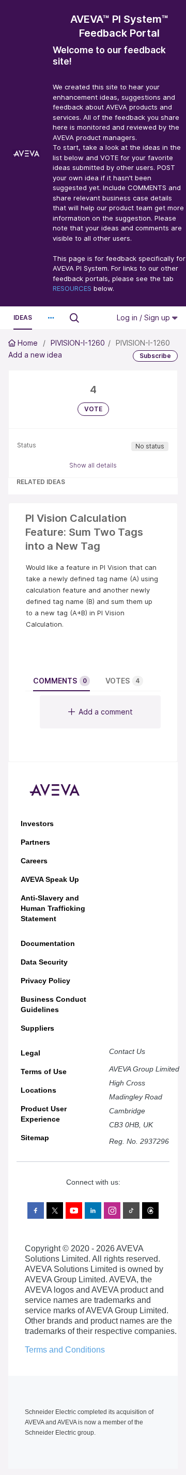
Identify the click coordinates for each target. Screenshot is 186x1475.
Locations (38, 1090)
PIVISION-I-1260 (78, 342)
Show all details (93, 465)
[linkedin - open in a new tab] (93, 1210)
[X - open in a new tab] (55, 1210)
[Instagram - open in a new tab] (112, 1210)
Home (28, 342)
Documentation (48, 943)
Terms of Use (44, 1071)
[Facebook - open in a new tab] (35, 1210)
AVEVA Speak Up (50, 879)
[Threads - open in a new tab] (150, 1210)
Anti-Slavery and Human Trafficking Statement (53, 908)
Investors (37, 823)
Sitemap (35, 1138)
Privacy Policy (45, 980)
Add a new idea (35, 354)
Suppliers (37, 1028)
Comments (60, 680)
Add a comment (106, 711)
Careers (34, 861)
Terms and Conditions (65, 1349)
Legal (30, 1053)
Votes (122, 680)
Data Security (44, 962)
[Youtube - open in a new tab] (74, 1210)
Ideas (22, 317)
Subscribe (155, 356)
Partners (35, 842)
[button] (50, 317)
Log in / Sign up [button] (144, 317)
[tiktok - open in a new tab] (131, 1210)
